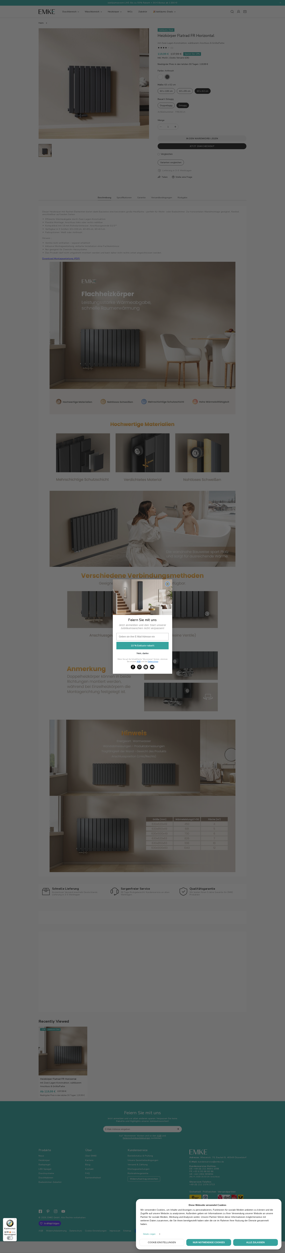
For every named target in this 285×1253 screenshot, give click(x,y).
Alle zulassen (255, 1242)
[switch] (10, 1238)
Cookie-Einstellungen (162, 1242)
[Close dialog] (167, 584)
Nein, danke (143, 653)
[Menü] (15, 1220)
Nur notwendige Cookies (209, 1242)
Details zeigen (149, 1234)
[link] (133, 667)
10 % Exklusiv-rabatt (142, 645)
